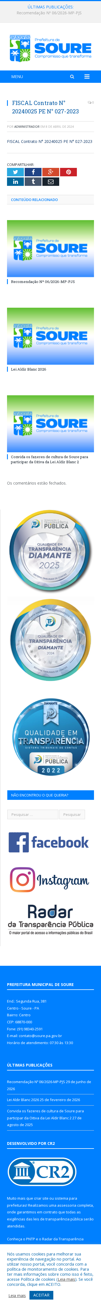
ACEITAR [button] (41, 1295)
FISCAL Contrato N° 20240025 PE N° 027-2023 (49, 141)
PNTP (30, 1238)
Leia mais (66, 1279)
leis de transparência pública (58, 1219)
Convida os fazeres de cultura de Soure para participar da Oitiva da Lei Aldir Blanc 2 (49, 459)
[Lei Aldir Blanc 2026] (50, 336)
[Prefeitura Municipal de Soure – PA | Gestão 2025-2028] (50, 47)
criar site (41, 1198)
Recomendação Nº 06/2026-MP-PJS (43, 281)
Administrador (27, 126)
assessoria (66, 1205)
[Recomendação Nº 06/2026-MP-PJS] (50, 248)
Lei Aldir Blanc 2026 (49, 12)
